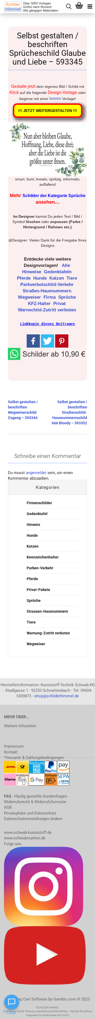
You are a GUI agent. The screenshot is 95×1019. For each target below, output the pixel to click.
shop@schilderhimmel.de (56, 696)
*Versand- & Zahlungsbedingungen (34, 757)
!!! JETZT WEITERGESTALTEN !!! (47, 110)
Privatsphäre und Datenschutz (30, 813)
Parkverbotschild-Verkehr (47, 284)
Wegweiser (30, 297)
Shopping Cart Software (26, 999)
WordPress (61, 1011)
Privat (60, 303)
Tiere (72, 278)
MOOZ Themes (25, 1011)
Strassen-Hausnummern (47, 611)
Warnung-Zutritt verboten (48, 633)
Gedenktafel (37, 514)
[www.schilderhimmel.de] (29, 6)
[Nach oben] (80, 1011)
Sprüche (67, 297)
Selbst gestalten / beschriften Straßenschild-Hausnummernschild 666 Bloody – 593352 (69, 412)
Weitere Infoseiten (20, 726)
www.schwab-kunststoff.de (27, 832)
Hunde (40, 278)
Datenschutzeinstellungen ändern (33, 818)
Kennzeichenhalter (43, 557)
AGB (8, 807)
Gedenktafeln (58, 271)
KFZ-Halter (40, 303)
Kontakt (11, 752)
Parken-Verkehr (40, 568)
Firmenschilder (39, 503)
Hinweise (32, 271)
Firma (50, 297)
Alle (66, 265)
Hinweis (33, 524)
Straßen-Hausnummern (48, 290)
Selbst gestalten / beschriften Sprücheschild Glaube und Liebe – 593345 (47, 48)
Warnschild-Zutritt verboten (47, 309)
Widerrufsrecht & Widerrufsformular (35, 801)
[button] (47, 353)
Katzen (57, 278)
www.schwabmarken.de (24, 838)
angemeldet (36, 472)
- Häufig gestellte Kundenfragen (35, 796)
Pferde (24, 278)
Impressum (14, 746)
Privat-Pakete (38, 590)
